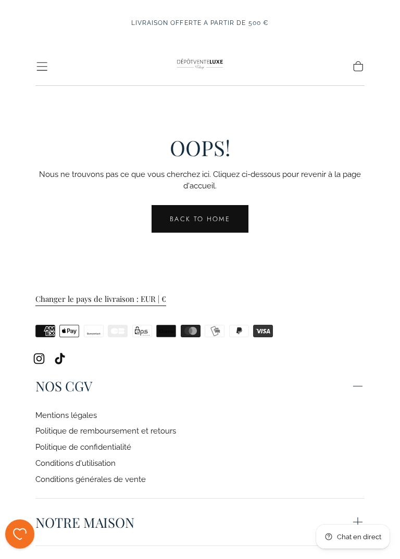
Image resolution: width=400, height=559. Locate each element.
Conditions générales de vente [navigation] (90, 479)
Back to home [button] (200, 219)
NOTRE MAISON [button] (84, 522)
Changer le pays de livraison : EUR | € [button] (100, 299)
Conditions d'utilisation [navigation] (75, 463)
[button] (41, 66)
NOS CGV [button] (63, 386)
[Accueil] (200, 66)
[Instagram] (39, 358)
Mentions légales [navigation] (66, 415)
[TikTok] (60, 358)
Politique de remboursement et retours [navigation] (105, 430)
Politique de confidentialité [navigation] (83, 446)
